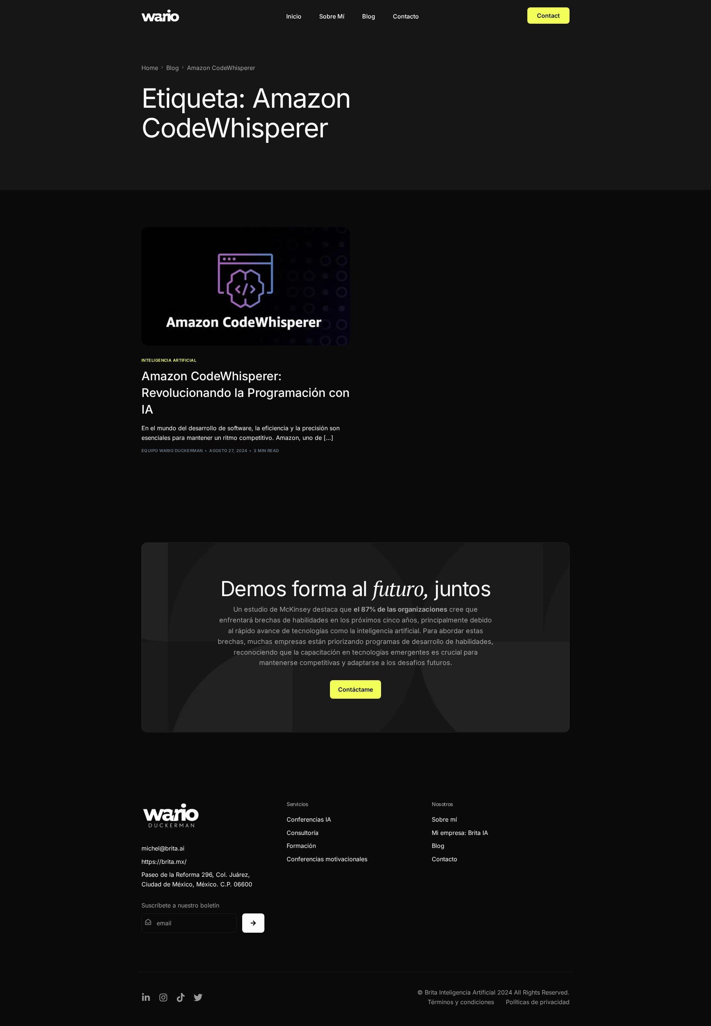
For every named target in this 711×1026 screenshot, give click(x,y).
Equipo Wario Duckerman (172, 450)
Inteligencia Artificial (168, 360)
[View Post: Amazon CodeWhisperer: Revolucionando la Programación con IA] (245, 286)
